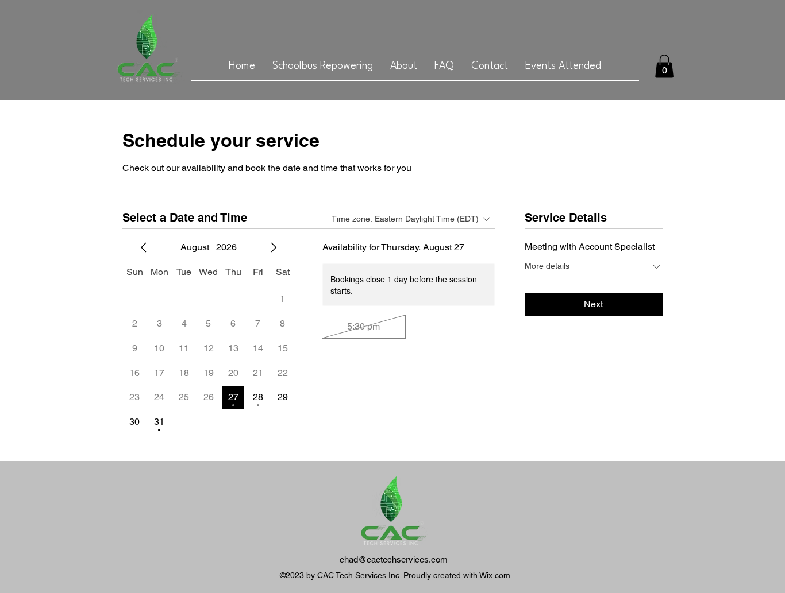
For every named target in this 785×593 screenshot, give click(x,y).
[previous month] (144, 247)
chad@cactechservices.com (394, 559)
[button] (664, 66)
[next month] (273, 247)
